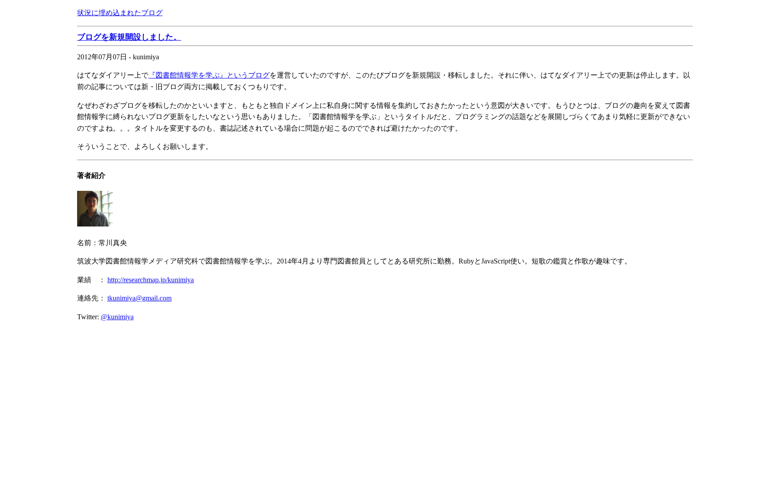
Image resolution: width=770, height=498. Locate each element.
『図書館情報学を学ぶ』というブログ (209, 75)
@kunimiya (117, 317)
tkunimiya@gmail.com (139, 298)
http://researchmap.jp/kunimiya (150, 280)
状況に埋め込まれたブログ (120, 12)
